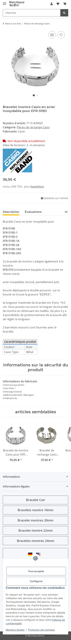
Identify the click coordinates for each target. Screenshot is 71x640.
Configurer (36, 581)
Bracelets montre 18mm (35, 510)
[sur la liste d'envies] (61, 35)
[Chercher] (64, 12)
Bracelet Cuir (35, 500)
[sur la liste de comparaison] (52, 35)
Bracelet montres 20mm (35, 520)
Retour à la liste (13, 23)
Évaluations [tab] (33, 212)
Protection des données (41, 629)
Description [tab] (11, 212)
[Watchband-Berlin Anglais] (39, 554)
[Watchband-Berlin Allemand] (31, 554)
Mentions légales (15, 629)
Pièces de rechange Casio (33, 127)
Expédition (37, 186)
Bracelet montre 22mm (35, 530)
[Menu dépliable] (4, 2)
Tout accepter (36, 571)
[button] (51, 3)
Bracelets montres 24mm (35, 541)
